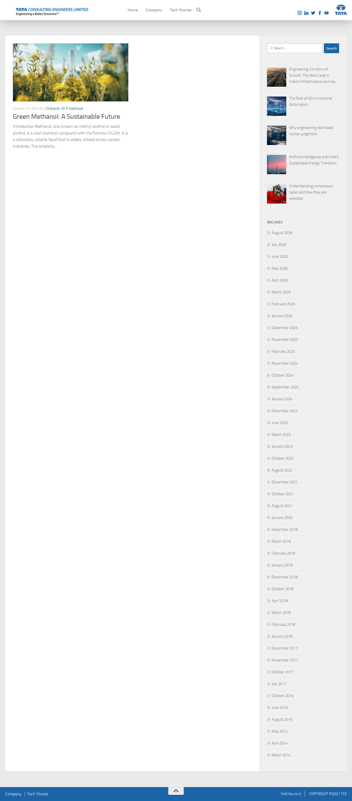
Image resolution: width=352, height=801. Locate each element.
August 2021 (282, 505)
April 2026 (280, 280)
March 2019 (281, 541)
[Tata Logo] (341, 10)
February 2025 (283, 351)
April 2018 (280, 600)
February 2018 (283, 624)
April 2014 (280, 743)
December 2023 (285, 410)
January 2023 (282, 446)
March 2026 (281, 292)
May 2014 (280, 731)
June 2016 (280, 707)
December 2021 (285, 482)
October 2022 (283, 458)
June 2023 (280, 422)
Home (133, 9)
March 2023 (281, 434)
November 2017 (285, 660)
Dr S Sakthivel (72, 108)
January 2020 (282, 517)
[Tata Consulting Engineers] (51, 11)
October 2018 (283, 589)
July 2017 (279, 684)
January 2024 (282, 399)
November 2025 (285, 339)
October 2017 (283, 672)
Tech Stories (181, 9)
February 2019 (283, 553)
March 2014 (281, 755)
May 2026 (280, 268)
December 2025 (285, 327)
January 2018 (282, 636)
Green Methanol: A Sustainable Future (66, 117)
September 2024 (285, 387)
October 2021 (283, 494)
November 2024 (285, 363)
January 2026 (282, 316)
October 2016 (283, 695)
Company (154, 9)
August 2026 (282, 232)
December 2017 (285, 648)
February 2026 (283, 304)
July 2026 (279, 244)
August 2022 (282, 470)
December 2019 (285, 529)
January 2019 (282, 565)
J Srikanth (52, 108)
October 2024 (283, 375)
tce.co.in (294, 793)
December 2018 (285, 577)
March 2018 (281, 612)
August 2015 (282, 719)
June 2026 (280, 256)
